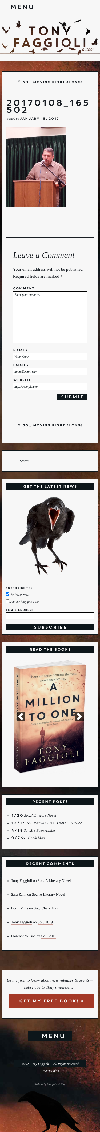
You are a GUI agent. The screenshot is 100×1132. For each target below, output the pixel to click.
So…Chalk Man (33, 838)
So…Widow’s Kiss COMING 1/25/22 (54, 823)
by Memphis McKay (54, 1084)
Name (20, 350)
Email (21, 365)
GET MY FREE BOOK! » (51, 1001)
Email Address (19, 610)
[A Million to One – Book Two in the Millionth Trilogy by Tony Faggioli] (50, 717)
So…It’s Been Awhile (39, 831)
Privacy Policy (50, 1071)
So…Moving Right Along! (52, 82)
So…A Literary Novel (40, 816)
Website (22, 380)
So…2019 (45, 922)
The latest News (19, 595)
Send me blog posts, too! (25, 602)
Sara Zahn (18, 895)
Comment (24, 288)
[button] (21, 716)
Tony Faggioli (21, 881)
